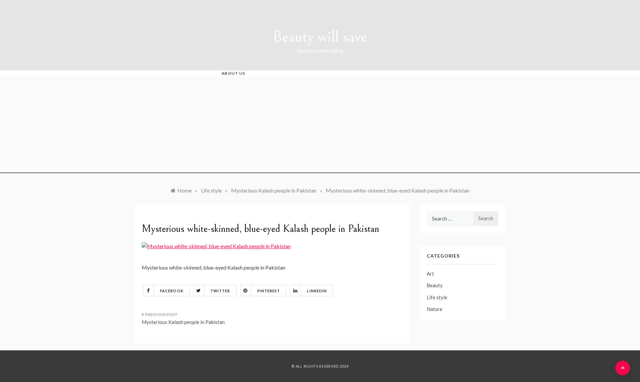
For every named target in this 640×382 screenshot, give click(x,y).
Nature (434, 309)
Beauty (435, 285)
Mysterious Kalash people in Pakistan (183, 322)
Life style (437, 297)
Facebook (171, 291)
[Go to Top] (622, 368)
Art (430, 274)
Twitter (220, 291)
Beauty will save (320, 37)
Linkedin (317, 291)
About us (233, 73)
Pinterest (268, 291)
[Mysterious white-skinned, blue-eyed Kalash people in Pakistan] (216, 245)
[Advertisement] (320, 126)
